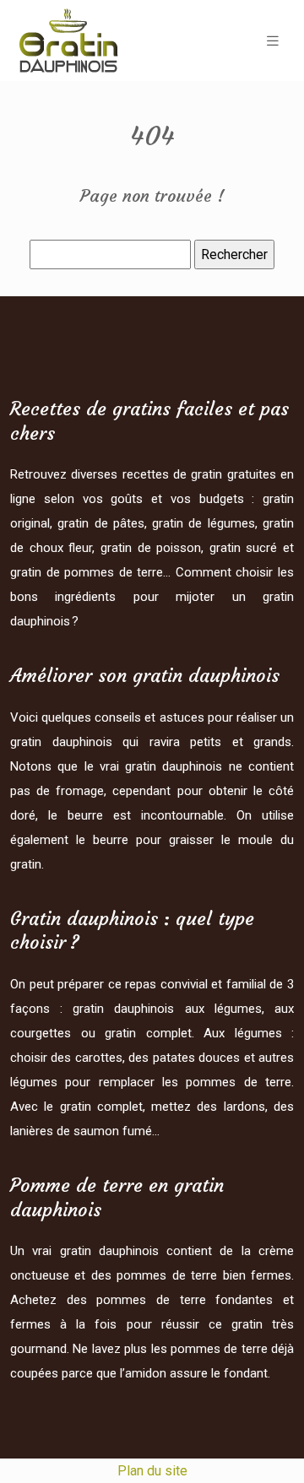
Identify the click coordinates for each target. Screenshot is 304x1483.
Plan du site (152, 1471)
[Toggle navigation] (272, 41)
